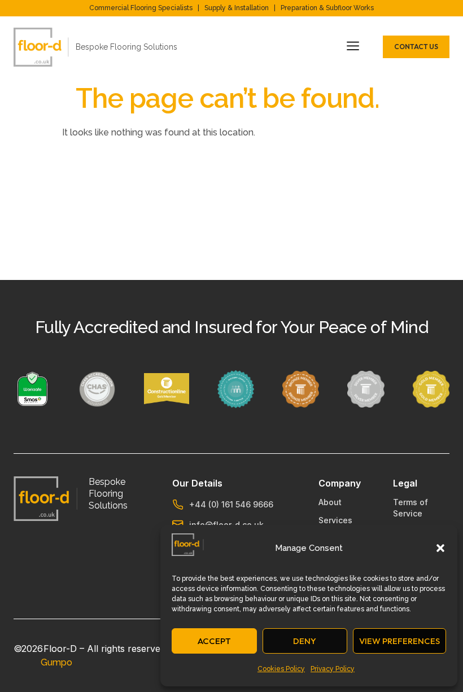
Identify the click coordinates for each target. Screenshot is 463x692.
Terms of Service (410, 507)
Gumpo (56, 662)
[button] (440, 548)
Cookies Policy (281, 669)
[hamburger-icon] (350, 47)
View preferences (399, 641)
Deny (304, 641)
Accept (214, 641)
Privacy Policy (333, 669)
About (330, 502)
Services (335, 520)
